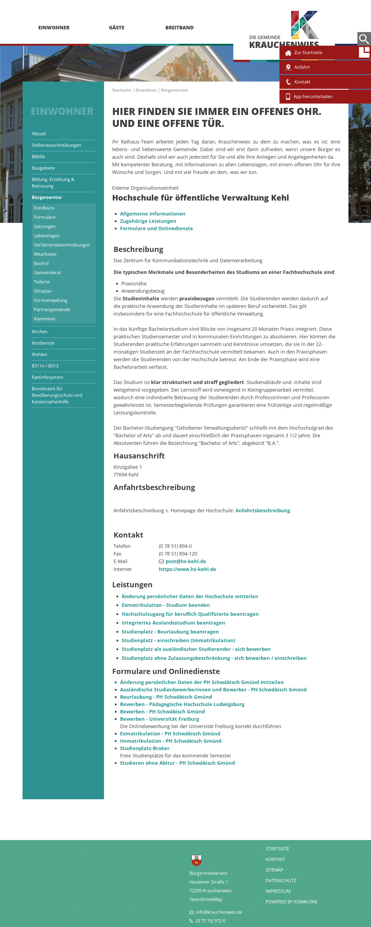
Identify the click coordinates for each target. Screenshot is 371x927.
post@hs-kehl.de (186, 561)
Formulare (44, 217)
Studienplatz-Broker (144, 748)
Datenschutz (281, 881)
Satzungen (45, 226)
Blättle (38, 157)
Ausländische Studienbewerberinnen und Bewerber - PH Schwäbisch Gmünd (213, 689)
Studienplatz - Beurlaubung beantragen (170, 631)
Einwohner (146, 90)
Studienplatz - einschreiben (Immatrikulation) (178, 640)
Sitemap (274, 870)
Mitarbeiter (45, 254)
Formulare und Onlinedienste (156, 228)
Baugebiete (43, 168)
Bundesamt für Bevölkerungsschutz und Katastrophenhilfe (57, 395)
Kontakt (275, 859)
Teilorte (42, 282)
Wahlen (39, 354)
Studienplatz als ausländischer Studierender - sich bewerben (196, 649)
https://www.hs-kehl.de (187, 569)
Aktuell (39, 134)
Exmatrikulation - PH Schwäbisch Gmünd (170, 733)
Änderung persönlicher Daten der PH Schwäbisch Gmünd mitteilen (202, 682)
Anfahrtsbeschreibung (262, 510)
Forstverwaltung (50, 300)
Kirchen (40, 332)
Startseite (121, 90)
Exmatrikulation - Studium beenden (166, 605)
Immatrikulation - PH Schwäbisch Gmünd (170, 741)
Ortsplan (43, 291)
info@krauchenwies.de (219, 912)
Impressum (278, 891)
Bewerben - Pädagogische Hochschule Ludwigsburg (182, 704)
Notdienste (43, 343)
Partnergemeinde (52, 310)
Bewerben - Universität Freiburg (159, 719)
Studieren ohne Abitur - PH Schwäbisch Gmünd (177, 763)
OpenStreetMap (206, 899)
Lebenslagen (47, 236)
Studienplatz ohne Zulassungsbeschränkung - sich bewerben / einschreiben (214, 658)
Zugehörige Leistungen (148, 221)
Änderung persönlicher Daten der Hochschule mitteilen (190, 596)
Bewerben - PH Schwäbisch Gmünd (162, 711)
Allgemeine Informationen (153, 213)
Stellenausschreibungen (56, 145)
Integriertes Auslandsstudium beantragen (173, 622)
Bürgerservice (46, 197)
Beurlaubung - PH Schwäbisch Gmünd (166, 697)
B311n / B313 (45, 366)
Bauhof (41, 263)
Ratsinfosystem (47, 377)
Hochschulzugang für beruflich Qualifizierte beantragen (190, 614)
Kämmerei (44, 319)
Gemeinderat (47, 273)
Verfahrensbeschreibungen (62, 245)
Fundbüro (44, 208)
